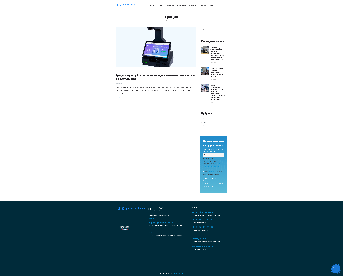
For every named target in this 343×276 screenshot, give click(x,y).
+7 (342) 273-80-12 (202, 227)
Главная (168, 21)
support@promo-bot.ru (161, 222)
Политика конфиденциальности (158, 215)
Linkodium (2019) (177, 273)
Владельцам (181, 5)
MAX (151, 232)
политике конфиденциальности (209, 187)
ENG (152, 218)
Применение (170, 5)
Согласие (211, 171)
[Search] (223, 30)
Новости (118, 71)
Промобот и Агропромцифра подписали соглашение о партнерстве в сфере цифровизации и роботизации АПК (217, 53)
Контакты (194, 208)
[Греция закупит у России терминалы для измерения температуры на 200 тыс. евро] (156, 46)
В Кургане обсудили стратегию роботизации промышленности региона (217, 72)
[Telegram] (150, 209)
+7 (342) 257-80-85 (202, 219)
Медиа (211, 5)
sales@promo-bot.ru (202, 238)
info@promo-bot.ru (202, 246)
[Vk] (156, 209)
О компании (193, 5)
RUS (149, 218)
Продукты (151, 5)
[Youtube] (161, 209)
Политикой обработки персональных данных (212, 166)
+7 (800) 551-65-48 (202, 212)
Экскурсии (203, 5)
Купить (160, 5)
